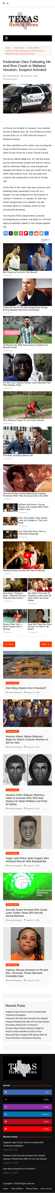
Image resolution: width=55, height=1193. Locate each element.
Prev (11, 644)
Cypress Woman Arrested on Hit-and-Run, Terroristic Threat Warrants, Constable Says (27, 972)
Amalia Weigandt (12, 76)
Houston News (11, 79)
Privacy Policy (32, 1189)
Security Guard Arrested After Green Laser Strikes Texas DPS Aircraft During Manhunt (26, 912)
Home (5, 1189)
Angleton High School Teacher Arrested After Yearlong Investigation (23, 1144)
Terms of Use (46, 1189)
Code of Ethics (17, 1189)
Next (44, 644)
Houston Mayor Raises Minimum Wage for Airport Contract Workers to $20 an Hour (27, 739)
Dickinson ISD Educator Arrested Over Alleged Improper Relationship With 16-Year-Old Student (25, 1157)
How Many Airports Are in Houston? (26, 688)
